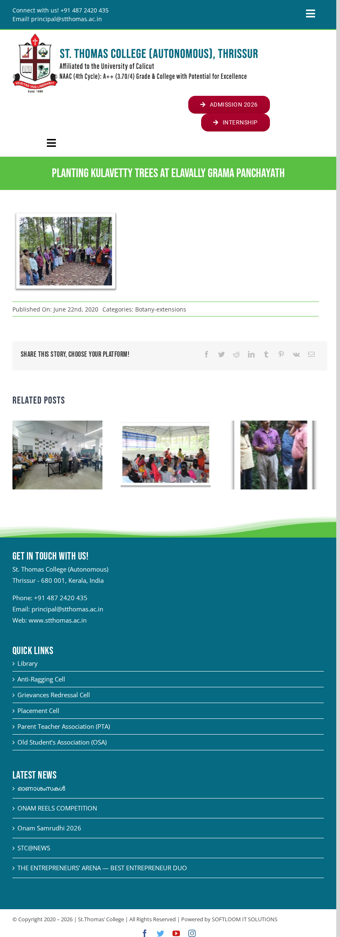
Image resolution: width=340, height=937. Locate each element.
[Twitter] (221, 354)
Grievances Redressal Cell (53, 695)
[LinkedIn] (251, 354)
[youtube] (176, 933)
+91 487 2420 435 (60, 598)
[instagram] (192, 933)
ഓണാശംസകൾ (41, 788)
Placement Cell (38, 710)
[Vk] (296, 354)
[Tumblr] (266, 354)
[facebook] (144, 933)
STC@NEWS (33, 848)
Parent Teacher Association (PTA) (63, 726)
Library (27, 663)
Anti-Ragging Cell (41, 679)
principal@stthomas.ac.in (67, 609)
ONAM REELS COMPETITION (57, 808)
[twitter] (160, 933)
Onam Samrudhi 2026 (49, 828)
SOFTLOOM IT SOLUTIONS (244, 919)
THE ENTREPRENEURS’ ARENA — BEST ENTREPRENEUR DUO (102, 868)
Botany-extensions (160, 309)
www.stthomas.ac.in (58, 620)
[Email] (311, 354)
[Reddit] (236, 354)
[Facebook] (206, 354)
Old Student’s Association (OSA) (62, 742)
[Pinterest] (281, 354)
